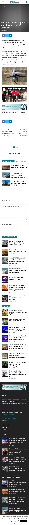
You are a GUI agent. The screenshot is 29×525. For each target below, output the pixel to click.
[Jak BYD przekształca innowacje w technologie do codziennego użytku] (5, 243)
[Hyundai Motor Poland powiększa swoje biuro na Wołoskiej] (6, 183)
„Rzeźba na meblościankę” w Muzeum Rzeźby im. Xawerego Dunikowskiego (18, 355)
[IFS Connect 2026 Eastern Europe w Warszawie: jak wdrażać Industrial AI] (5, 329)
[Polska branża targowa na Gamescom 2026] (5, 279)
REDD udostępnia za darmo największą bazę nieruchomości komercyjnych (8, 134)
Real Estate (11, 6)
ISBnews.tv (4, 423)
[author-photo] (14, 151)
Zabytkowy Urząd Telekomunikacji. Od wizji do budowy (22, 133)
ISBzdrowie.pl (5, 425)
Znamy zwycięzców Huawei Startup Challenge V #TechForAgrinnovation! (17, 346)
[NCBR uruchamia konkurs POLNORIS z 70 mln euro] (5, 321)
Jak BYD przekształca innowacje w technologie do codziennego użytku (18, 243)
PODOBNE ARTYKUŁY (8, 161)
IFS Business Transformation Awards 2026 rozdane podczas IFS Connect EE (18, 337)
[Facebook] (3, 35)
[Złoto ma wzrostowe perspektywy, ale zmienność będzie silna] (5, 312)
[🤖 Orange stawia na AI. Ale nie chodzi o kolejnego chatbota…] (5, 298)
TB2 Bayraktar (22, 112)
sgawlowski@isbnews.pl (8, 414)
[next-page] (5, 189)
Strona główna (4, 6)
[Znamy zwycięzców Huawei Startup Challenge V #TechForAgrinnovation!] (5, 347)
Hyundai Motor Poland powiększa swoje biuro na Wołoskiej (18, 183)
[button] (2, 2)
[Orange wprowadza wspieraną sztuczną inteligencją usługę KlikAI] (5, 469)
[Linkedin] (10, 35)
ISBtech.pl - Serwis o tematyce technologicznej (14, 399)
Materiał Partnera (14, 153)
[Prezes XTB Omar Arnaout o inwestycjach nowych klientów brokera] (5, 451)
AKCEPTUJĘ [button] (23, 521)
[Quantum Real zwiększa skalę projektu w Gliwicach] (6, 167)
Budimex (8, 112)
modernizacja (14, 112)
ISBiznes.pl (4, 427)
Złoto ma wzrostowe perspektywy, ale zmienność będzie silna (18, 312)
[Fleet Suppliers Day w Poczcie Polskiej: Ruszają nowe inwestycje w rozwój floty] (5, 373)
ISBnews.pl (4, 420)
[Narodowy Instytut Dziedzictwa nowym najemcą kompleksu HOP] (6, 175)
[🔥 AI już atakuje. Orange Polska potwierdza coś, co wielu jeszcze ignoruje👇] (5, 460)
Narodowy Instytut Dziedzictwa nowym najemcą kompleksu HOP (18, 175)
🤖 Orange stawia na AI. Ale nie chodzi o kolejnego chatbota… (17, 297)
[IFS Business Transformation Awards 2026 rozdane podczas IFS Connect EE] (5, 338)
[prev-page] (3, 189)
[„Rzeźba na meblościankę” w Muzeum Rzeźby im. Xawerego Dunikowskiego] (5, 356)
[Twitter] (7, 35)
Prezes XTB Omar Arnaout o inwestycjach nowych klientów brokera (18, 450)
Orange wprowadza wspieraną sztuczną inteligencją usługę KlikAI (17, 468)
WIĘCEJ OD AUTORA (20, 161)
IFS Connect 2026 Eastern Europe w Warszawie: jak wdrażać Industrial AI (17, 329)
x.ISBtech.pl (5, 429)
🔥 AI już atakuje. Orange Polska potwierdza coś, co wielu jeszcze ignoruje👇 (17, 459)
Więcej (14, 523)
